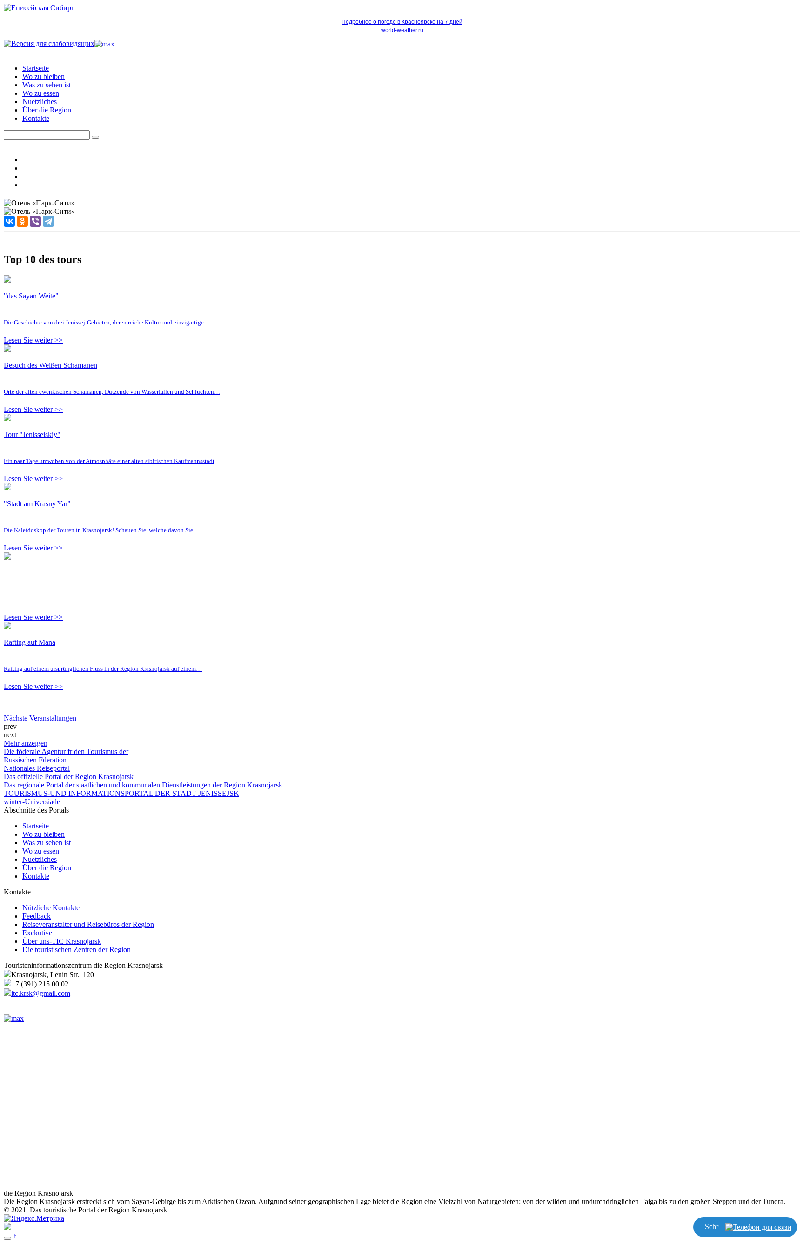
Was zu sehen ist (46, 85)
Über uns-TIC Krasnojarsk (61, 941)
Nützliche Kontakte (51, 908)
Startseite (35, 68)
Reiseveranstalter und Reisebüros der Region (88, 924)
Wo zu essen (40, 93)
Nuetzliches (39, 102)
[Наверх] (7, 1238)
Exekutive (37, 933)
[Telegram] (48, 221)
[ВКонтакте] (9, 221)
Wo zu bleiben (43, 76)
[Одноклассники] (22, 221)
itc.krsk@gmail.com (40, 993)
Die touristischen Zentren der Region (76, 949)
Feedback (36, 916)
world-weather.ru (402, 30)
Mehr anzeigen (25, 743)
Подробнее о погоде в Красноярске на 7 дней (402, 22)
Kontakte (35, 118)
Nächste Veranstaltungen (40, 718)
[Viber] (35, 221)
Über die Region (46, 110)
